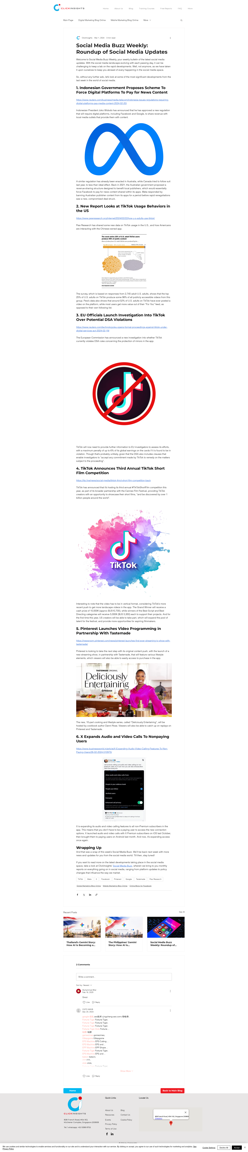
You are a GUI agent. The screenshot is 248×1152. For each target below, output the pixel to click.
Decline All (224, 1147)
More (146, 20)
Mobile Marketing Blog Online (124, 20)
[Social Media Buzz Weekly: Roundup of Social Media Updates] (166, 927)
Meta (89, 879)
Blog (123, 1110)
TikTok (80, 879)
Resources (109, 1115)
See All (182, 912)
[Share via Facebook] (77, 894)
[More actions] (170, 37)
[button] (181, 20)
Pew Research (155, 879)
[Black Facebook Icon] (107, 1134)
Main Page (68, 20)
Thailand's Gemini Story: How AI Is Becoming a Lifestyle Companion (81, 944)
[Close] (244, 1147)
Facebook (105, 879)
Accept (237, 1147)
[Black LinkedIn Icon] (112, 1134)
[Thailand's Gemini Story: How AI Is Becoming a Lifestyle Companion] (82, 927)
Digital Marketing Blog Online (92, 20)
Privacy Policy (111, 1124)
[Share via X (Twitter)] (84, 894)
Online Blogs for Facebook (141, 886)
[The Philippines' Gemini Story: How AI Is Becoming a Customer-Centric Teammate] (124, 927)
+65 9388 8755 (84, 1127)
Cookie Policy (126, 1120)
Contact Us (125, 1115)
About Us (109, 1110)
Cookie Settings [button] (209, 1147)
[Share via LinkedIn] (90, 894)
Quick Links (110, 1098)
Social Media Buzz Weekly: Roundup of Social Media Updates (163, 944)
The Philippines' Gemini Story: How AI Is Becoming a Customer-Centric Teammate (123, 944)
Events (108, 1120)
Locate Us (143, 1098)
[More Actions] (170, 991)
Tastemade (140, 879)
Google (129, 879)
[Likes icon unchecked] (84, 1002)
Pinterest (117, 879)
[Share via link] (96, 894)
